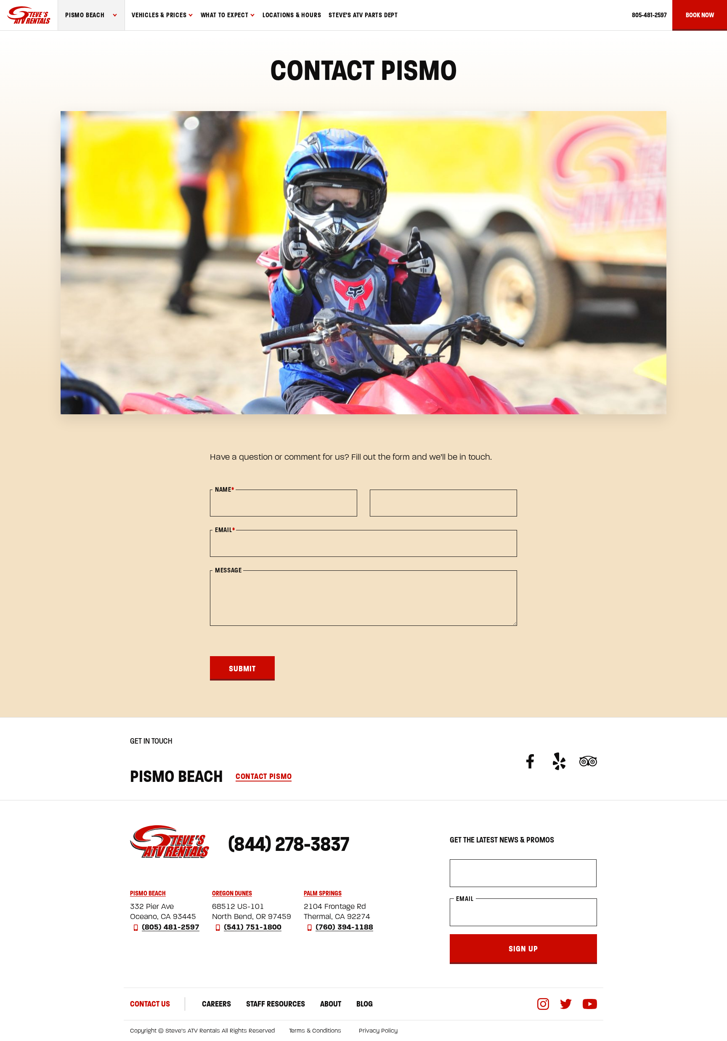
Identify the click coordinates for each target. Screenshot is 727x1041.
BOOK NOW (700, 15)
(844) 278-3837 (288, 843)
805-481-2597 (649, 15)
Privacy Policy (378, 1030)
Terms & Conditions (315, 1030)
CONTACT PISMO (264, 776)
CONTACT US (150, 1004)
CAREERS (216, 1004)
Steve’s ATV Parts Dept (363, 15)
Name (224, 489)
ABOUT (330, 1004)
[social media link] (535, 761)
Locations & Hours (292, 15)
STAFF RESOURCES (275, 1004)
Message (228, 570)
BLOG (364, 1004)
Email (225, 530)
